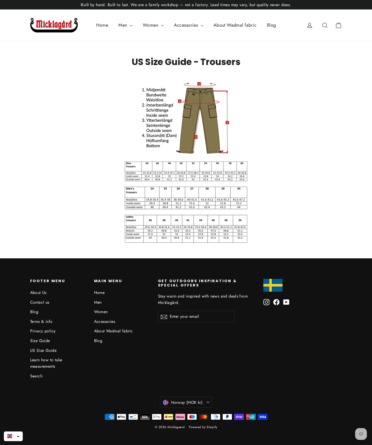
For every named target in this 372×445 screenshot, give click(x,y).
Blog (271, 25)
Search (36, 376)
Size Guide (40, 341)
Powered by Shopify (203, 427)
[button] (13, 436)
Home (102, 25)
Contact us (39, 302)
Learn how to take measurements (46, 363)
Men (123, 25)
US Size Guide (43, 350)
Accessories (186, 25)
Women (151, 25)
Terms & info (41, 321)
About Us (38, 292)
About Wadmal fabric (235, 25)
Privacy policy (43, 331)
